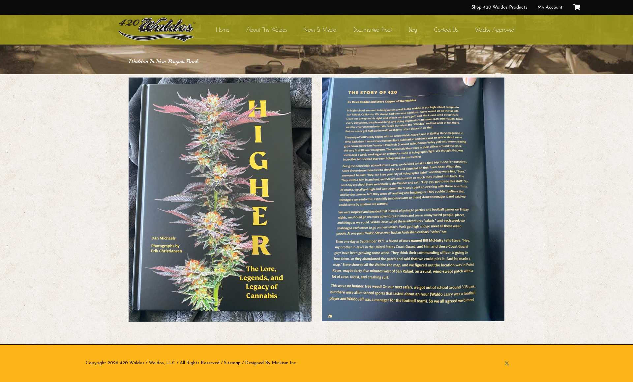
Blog (413, 30)
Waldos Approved (494, 30)
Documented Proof (372, 30)
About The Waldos (266, 30)
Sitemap (232, 363)
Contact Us (446, 30)
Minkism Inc (284, 363)
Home (222, 30)
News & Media (320, 30)
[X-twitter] (506, 363)
